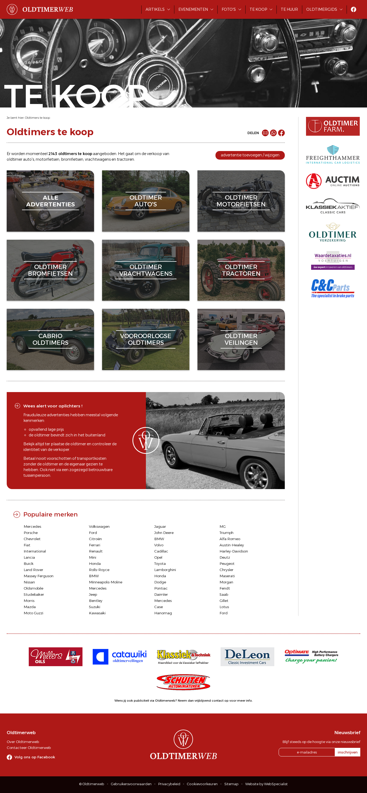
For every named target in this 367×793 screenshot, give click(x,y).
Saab (224, 594)
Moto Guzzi (33, 613)
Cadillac (161, 551)
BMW (159, 539)
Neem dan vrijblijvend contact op (203, 700)
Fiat (27, 545)
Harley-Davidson (234, 551)
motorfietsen (47, 159)
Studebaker (34, 594)
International (35, 551)
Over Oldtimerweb (23, 742)
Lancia (29, 557)
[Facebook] (281, 133)
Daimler (161, 594)
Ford (93, 532)
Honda (95, 563)
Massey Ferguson (38, 576)
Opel (158, 557)
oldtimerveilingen (241, 339)
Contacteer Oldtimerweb (29, 747)
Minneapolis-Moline (105, 582)
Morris (29, 600)
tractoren (125, 159)
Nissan (29, 582)
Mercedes (32, 526)
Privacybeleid (169, 784)
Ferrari (94, 545)
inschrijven (348, 752)
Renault (96, 551)
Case (158, 607)
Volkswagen (99, 526)
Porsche (31, 532)
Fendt (225, 588)
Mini (92, 557)
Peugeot (227, 563)
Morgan (226, 582)
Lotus (224, 607)
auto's (28, 159)
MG (223, 526)
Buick (29, 563)
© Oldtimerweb (91, 784)
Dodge (160, 582)
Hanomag (163, 613)
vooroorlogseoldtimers (145, 339)
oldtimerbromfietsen (50, 270)
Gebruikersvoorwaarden (131, 784)
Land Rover (33, 570)
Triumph (226, 532)
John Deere (164, 532)
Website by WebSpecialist (266, 784)
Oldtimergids (321, 9)
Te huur (289, 9)
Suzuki (94, 607)
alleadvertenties (50, 201)
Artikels (155, 9)
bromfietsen (72, 159)
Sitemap (231, 784)
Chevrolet (32, 539)
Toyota (160, 563)
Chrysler (226, 570)
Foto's (229, 9)
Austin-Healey (232, 545)
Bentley (95, 600)
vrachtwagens (98, 159)
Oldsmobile (33, 588)
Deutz (225, 557)
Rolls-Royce (99, 570)
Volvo (158, 545)
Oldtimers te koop (37, 118)
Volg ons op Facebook (35, 757)
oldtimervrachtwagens (145, 270)
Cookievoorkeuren (202, 784)
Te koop (258, 9)
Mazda (30, 607)
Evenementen (193, 9)
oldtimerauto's (145, 201)
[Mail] (265, 133)
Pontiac (161, 588)
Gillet (224, 600)
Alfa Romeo (230, 539)
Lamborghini (165, 570)
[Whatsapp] (273, 133)
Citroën (95, 539)
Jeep (93, 594)
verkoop (154, 153)
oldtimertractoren (241, 270)
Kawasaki (97, 613)
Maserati (227, 576)
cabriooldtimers (51, 339)
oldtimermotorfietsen (241, 201)
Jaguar (160, 526)
